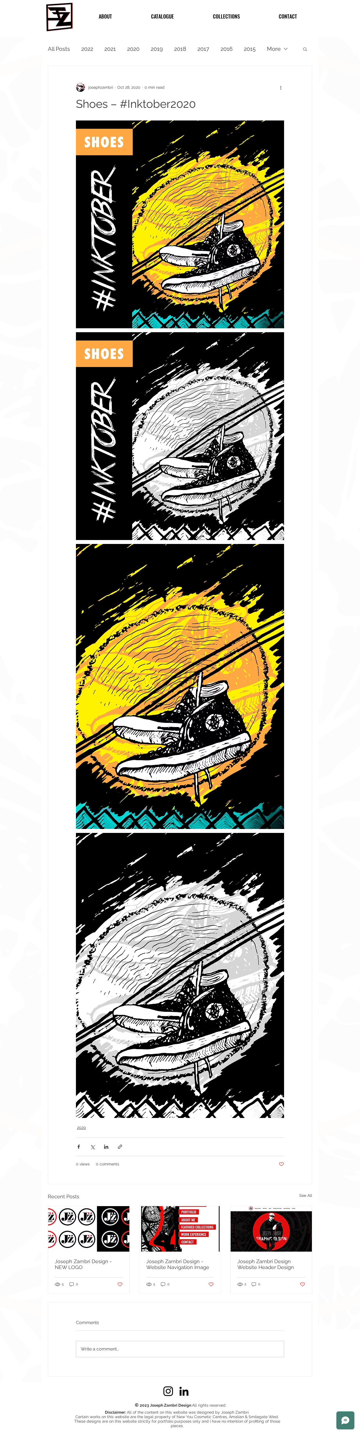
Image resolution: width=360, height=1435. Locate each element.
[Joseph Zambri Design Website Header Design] (271, 1229)
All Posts (59, 48)
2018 (180, 48)
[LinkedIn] (183, 1391)
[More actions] (280, 87)
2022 (87, 48)
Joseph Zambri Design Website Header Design (265, 1264)
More (274, 48)
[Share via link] (120, 1146)
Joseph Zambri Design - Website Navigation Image (177, 1264)
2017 (203, 48)
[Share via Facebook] (78, 1146)
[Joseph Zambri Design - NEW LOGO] (88, 1229)
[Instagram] (168, 1391)
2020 (133, 48)
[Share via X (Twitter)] (92, 1146)
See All (305, 1195)
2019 (157, 48)
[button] (305, 49)
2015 (250, 48)
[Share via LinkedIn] (106, 1146)
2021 (110, 48)
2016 (226, 48)
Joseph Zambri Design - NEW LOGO (83, 1264)
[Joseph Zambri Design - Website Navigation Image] (180, 1229)
